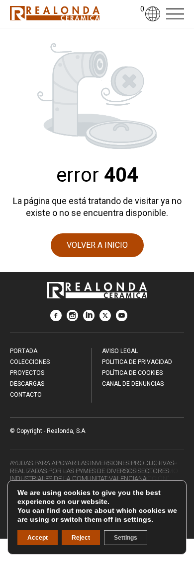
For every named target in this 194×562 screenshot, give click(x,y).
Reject (81, 537)
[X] (105, 318)
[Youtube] (121, 318)
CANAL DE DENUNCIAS (133, 383)
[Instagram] (72, 318)
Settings (125, 537)
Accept (37, 537)
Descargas (27, 383)
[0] (135, 13)
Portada (23, 351)
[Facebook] (56, 318)
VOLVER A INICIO (97, 245)
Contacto (26, 394)
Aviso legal (120, 351)
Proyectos (27, 372)
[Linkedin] (89, 318)
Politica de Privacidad (137, 361)
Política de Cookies (132, 372)
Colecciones (30, 361)
